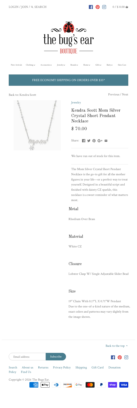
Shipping (81, 367)
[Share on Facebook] (83, 140)
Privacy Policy (62, 367)
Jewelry (76, 102)
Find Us (26, 372)
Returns (43, 367)
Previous (113, 94)
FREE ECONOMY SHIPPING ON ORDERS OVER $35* (68, 80)
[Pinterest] (98, 6)
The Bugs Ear (40, 380)
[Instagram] (104, 6)
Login (14, 7)
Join (24, 7)
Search (13, 367)
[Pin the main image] (94, 140)
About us (27, 367)
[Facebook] (91, 6)
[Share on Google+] (100, 140)
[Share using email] (106, 140)
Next (125, 94)
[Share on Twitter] (88, 140)
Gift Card (98, 367)
